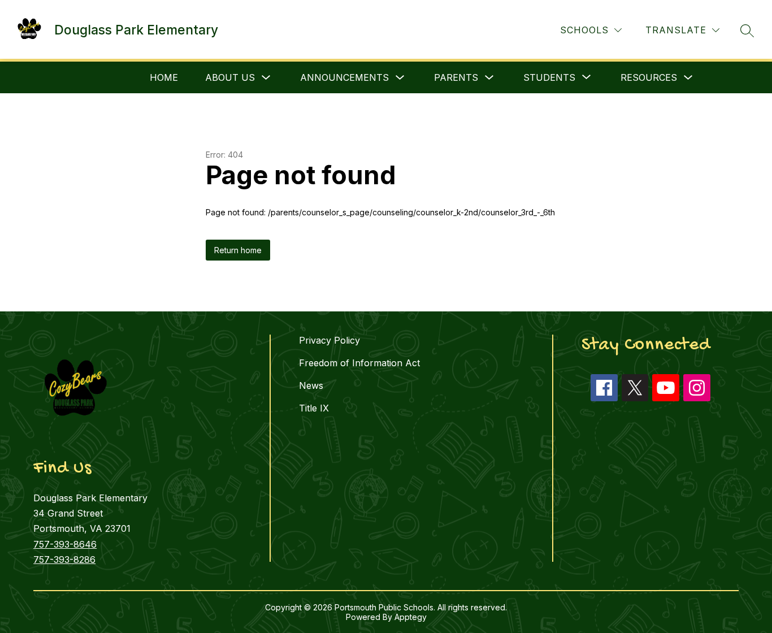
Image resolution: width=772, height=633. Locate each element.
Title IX (314, 408)
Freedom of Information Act (359, 362)
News (311, 385)
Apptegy (410, 617)
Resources (649, 77)
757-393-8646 (65, 544)
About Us (230, 77)
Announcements (344, 77)
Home (164, 77)
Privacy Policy (329, 340)
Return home (238, 250)
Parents (456, 77)
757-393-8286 (64, 559)
